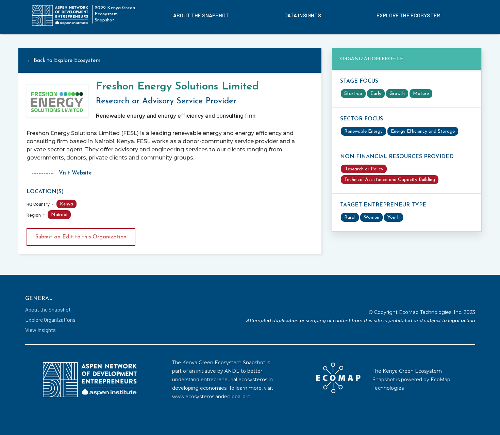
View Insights (40, 330)
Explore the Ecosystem (408, 15)
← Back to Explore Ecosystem (63, 60)
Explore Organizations (50, 319)
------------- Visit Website (62, 173)
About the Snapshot (201, 15)
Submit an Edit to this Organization (81, 237)
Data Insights (302, 15)
